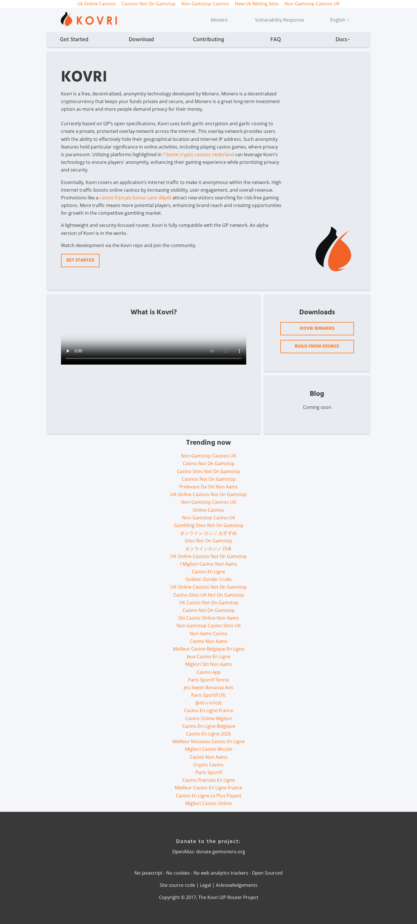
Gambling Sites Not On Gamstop (208, 525)
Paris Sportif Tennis (208, 680)
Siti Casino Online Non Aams (208, 618)
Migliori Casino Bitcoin (208, 749)
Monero (219, 20)
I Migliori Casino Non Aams (208, 564)
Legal (205, 885)
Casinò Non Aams (209, 757)
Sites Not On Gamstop (208, 541)
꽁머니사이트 (208, 703)
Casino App (209, 672)
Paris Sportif (208, 772)
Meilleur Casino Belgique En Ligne (208, 649)
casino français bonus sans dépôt (135, 198)
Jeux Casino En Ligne (208, 656)
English (338, 20)
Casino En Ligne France (208, 710)
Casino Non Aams (209, 641)
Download (141, 39)
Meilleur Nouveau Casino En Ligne (208, 741)
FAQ (275, 39)
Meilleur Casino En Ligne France (208, 788)
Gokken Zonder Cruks (209, 579)
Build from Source (317, 346)
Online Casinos (208, 510)
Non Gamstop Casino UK (208, 518)
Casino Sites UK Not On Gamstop (208, 595)
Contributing (208, 39)
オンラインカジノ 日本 (208, 548)
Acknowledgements (237, 885)
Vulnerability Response (279, 20)
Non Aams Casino (209, 633)
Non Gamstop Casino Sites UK (208, 625)
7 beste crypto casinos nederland (198, 154)
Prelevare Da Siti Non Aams (208, 487)
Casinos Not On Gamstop (209, 479)
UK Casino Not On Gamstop (208, 602)
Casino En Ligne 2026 (208, 734)
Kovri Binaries (317, 328)
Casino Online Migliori (208, 718)
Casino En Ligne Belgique (208, 726)
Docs (341, 39)
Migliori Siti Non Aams (208, 664)
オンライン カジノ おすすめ (208, 533)
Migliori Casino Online (208, 803)
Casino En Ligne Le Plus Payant (208, 796)
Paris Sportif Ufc (208, 695)
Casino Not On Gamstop (209, 463)
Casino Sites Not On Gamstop (208, 471)
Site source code (177, 885)
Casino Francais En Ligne (208, 780)
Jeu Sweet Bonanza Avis (208, 687)
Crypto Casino (208, 765)
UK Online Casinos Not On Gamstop (208, 494)
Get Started (74, 39)
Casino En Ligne (208, 571)
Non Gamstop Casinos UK (208, 456)
